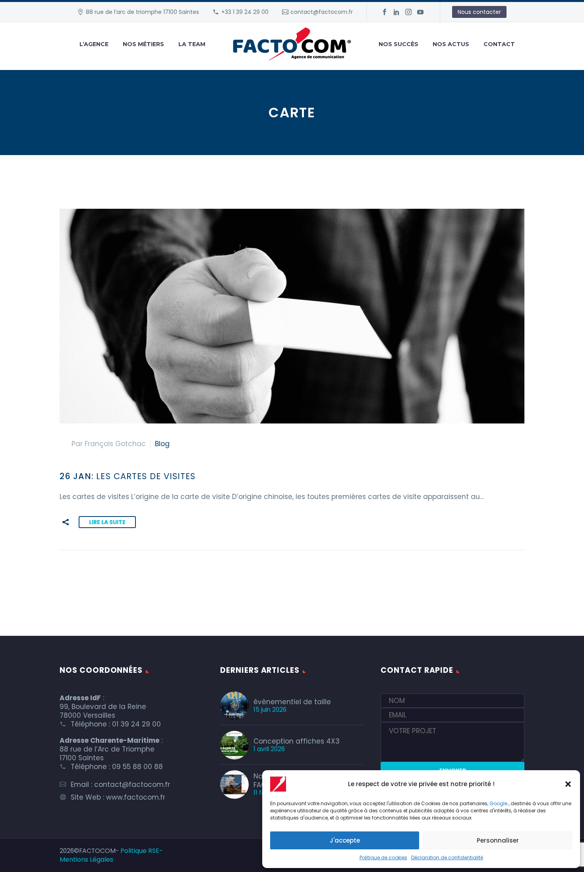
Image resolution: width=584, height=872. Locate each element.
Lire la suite (107, 522)
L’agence (93, 44)
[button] (568, 784)
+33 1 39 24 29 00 (245, 12)
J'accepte (345, 840)
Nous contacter (479, 12)
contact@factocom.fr (321, 12)
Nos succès (398, 44)
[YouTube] (420, 12)
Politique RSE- (141, 850)
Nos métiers (143, 44)
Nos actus (451, 44)
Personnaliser (498, 840)
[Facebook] (385, 12)
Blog (162, 444)
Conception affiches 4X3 (296, 741)
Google (498, 803)
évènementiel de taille (292, 701)
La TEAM (191, 44)
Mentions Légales (86, 859)
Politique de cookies (383, 857)
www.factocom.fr (135, 797)
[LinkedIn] (396, 12)
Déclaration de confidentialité (447, 857)
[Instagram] (408, 12)
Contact (499, 44)
